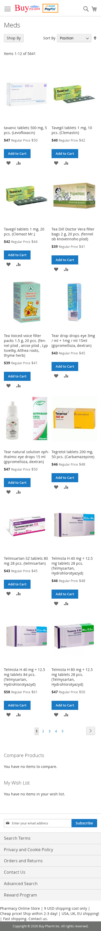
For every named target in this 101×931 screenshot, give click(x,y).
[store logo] (36, 8)
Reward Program (20, 895)
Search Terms (17, 838)
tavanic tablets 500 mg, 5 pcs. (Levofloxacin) (25, 130)
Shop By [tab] (14, 38)
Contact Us (14, 872)
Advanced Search (21, 883)
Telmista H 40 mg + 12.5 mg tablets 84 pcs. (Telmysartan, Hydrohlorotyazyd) (24, 677)
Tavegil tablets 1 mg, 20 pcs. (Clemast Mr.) (24, 231)
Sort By (49, 38)
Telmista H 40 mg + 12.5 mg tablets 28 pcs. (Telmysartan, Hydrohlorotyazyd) (72, 566)
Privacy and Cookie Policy (28, 849)
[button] (8, 162)
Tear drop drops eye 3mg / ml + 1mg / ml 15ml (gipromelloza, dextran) (73, 340)
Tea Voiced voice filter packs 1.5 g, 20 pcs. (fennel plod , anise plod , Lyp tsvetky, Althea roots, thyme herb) (26, 345)
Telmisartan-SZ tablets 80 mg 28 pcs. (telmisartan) (26, 561)
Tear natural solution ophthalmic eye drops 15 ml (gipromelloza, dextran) (26, 456)
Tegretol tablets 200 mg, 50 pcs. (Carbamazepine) (73, 454)
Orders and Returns (23, 861)
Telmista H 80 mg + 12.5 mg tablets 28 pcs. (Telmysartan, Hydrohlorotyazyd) (72, 677)
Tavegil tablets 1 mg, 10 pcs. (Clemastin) (72, 130)
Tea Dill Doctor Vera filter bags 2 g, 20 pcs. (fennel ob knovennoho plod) (73, 234)
